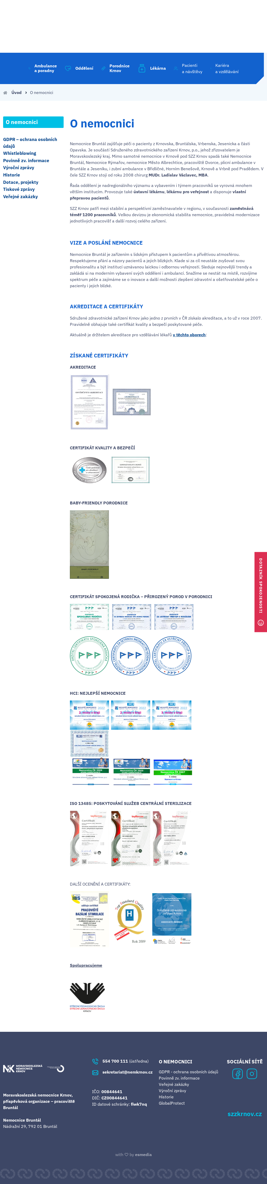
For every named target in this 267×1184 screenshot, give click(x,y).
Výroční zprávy (18, 167)
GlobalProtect (172, 1103)
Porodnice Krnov (120, 68)
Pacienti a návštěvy (192, 68)
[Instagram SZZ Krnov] (252, 1073)
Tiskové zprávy (19, 189)
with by (133, 1154)
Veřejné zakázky (20, 196)
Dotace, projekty (20, 182)
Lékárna (158, 68)
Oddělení (84, 68)
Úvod (16, 92)
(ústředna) (125, 1061)
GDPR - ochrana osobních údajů (188, 1071)
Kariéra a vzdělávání (227, 68)
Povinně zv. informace (26, 160)
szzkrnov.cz (245, 1114)
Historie (11, 175)
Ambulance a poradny (45, 68)
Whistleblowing (19, 153)
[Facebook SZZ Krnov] (237, 1073)
